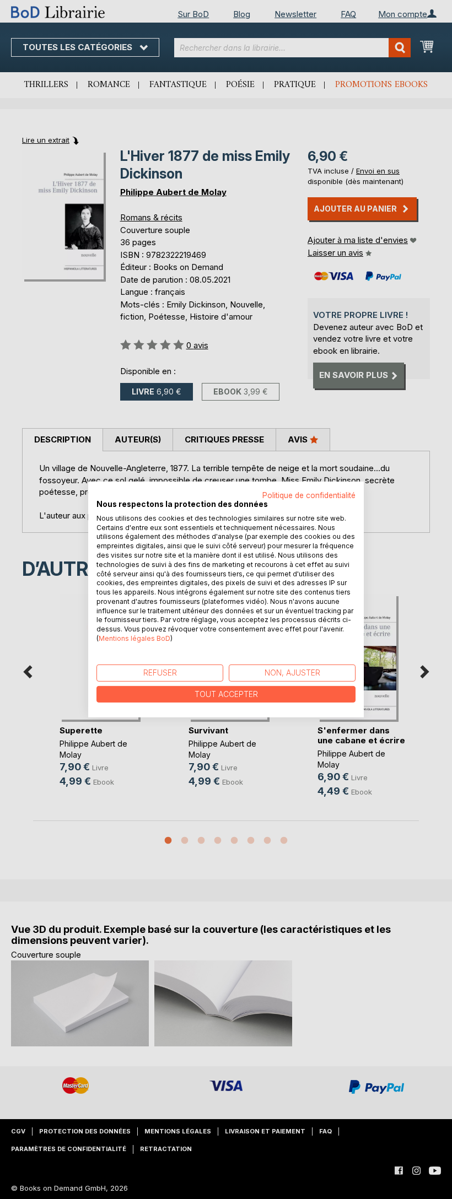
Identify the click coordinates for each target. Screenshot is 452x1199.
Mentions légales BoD (134, 638)
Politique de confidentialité (309, 495)
